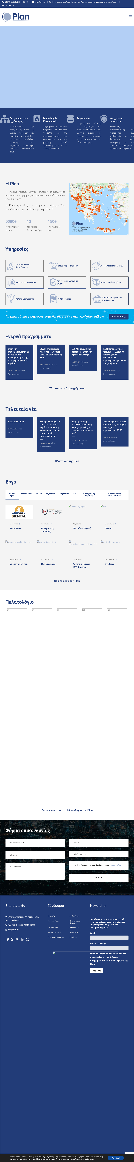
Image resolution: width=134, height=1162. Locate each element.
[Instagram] (7, 5)
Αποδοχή (116, 1158)
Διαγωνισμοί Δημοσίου (75, 922)
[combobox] (99, 854)
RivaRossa (109, 564)
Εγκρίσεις (73, 937)
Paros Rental (15, 528)
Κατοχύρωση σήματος (89, 495)
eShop (39, 494)
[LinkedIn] (10, 5)
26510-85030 (10, 2)
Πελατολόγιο (53, 928)
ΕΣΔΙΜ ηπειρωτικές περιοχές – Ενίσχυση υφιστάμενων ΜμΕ (82, 352)
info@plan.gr (40, 2)
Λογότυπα (50, 494)
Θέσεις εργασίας (54, 932)
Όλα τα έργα (12, 495)
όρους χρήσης (115, 865)
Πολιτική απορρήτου (56, 937)
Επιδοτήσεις (74, 916)
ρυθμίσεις (89, 1159)
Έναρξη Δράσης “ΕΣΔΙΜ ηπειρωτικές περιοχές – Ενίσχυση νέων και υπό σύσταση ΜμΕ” (83, 427)
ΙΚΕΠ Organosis (48, 564)
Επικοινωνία (117, 316)
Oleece (108, 528)
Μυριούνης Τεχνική (82, 528)
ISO (74, 494)
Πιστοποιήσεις (53, 921)
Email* (93, 933)
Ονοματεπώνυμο (98, 943)
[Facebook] (3, 5)
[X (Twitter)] (14, 5)
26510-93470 (22, 2)
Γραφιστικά (64, 494)
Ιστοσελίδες (26, 494)
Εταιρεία (51, 916)
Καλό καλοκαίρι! (16, 421)
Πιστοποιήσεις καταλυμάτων (114, 495)
